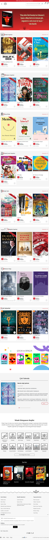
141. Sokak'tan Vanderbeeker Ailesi (7, 217)
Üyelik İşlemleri (20, 499)
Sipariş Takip (3, 504)
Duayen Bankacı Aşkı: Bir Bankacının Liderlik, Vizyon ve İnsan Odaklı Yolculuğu (7, 256)
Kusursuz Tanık (36, 102)
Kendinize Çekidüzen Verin (7, 61)
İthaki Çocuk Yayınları (37, 506)
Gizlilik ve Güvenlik (5, 510)
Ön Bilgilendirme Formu (6, 512)
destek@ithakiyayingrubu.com (9, 518)
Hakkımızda (3, 499)
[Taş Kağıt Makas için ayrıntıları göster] (40, 322)
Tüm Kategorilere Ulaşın (24, 454)
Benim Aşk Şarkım (5, 102)
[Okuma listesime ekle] (15, 39)
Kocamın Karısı (4, 335)
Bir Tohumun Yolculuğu (38, 175)
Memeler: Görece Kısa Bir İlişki (7, 141)
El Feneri (35, 61)
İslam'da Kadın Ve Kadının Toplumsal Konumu (39, 296)
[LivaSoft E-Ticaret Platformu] (24, 537)
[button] (21, 407)
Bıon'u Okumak (20, 296)
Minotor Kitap (36, 510)
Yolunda (19, 217)
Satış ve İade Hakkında (5, 508)
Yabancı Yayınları (36, 501)
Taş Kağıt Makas (36, 335)
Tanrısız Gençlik (20, 61)
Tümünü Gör (44, 34)
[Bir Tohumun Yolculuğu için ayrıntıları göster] (40, 165)
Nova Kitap (35, 504)
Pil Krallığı (19, 175)
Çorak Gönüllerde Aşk (37, 256)
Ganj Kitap (35, 512)
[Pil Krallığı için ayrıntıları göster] (24, 165)
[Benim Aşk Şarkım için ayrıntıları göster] (8, 393)
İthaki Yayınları (36, 499)
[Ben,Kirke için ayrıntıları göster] (24, 322)
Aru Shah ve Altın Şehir (38, 217)
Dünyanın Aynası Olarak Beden (7, 296)
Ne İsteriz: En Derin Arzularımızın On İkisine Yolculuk (23, 141)
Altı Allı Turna (20, 102)
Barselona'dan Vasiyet (38, 141)
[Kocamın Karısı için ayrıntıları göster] (8, 322)
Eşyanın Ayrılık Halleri (21, 256)
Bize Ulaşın (3, 501)
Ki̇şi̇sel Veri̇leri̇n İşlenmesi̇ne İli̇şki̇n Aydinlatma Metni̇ (24, 504)
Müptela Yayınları (37, 508)
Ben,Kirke (19, 335)
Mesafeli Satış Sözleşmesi (6, 506)
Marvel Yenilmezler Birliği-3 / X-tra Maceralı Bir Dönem (7, 179)
